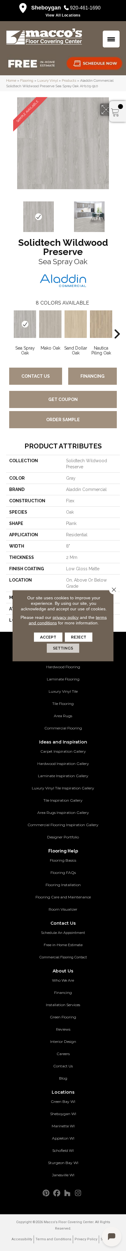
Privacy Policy (86, 1239)
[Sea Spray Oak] (25, 324)
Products (69, 80)
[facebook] (56, 1193)
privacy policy (66, 617)
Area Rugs (63, 716)
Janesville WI (63, 1175)
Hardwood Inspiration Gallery (63, 763)
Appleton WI (63, 1138)
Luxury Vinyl (47, 80)
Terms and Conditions (53, 1239)
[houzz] (67, 1193)
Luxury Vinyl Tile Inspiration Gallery (63, 788)
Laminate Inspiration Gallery (63, 775)
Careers (63, 1053)
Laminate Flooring (63, 679)
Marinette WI (63, 1126)
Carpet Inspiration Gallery (63, 751)
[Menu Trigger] (111, 39)
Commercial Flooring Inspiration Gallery (63, 824)
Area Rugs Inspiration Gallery (63, 812)
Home (11, 80)
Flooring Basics (63, 860)
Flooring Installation (63, 884)
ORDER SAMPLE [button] (63, 419)
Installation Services (63, 1004)
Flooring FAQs (63, 872)
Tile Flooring (63, 703)
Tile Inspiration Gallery (63, 800)
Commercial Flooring (63, 728)
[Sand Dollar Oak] (75, 324)
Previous (9, 214)
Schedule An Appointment (63, 933)
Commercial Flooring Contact (63, 957)
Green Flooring (63, 1017)
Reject (78, 637)
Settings (63, 648)
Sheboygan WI (63, 1113)
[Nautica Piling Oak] (101, 324)
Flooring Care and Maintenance (63, 897)
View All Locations (63, 15)
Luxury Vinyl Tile (63, 691)
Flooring (26, 80)
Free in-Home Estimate (63, 945)
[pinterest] (46, 1193)
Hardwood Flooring (63, 667)
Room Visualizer (63, 909)
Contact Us (35, 376)
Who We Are (63, 980)
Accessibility (22, 1239)
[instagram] (78, 1193)
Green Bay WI (63, 1101)
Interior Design (63, 1041)
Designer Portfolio (63, 837)
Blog (63, 1078)
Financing (92, 376)
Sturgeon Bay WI (63, 1162)
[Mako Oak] (50, 324)
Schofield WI (63, 1150)
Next (117, 214)
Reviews (63, 1029)
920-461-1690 (85, 7)
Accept (48, 637)
